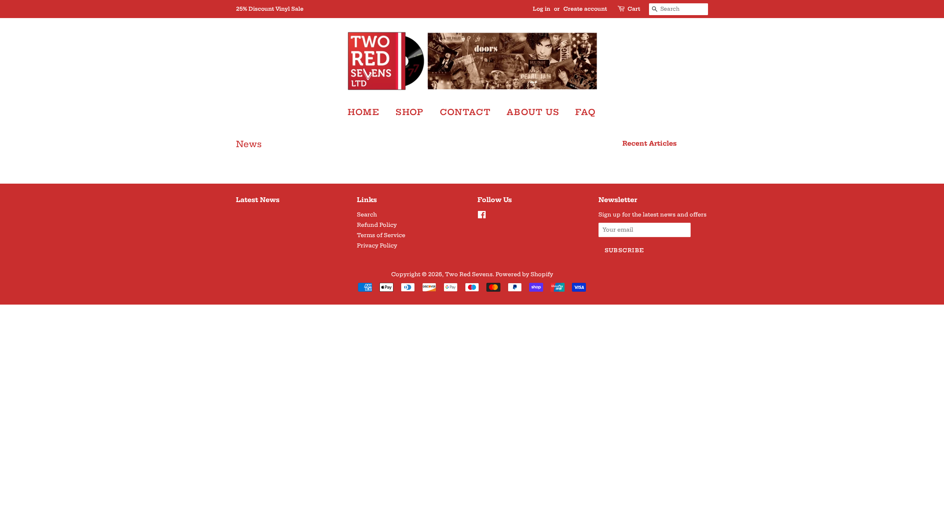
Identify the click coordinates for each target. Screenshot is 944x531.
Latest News (258, 200)
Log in (541, 9)
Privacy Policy (377, 245)
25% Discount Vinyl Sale (269, 9)
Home (364, 112)
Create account (585, 9)
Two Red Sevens (469, 274)
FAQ (585, 112)
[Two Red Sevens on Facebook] (482, 216)
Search (367, 214)
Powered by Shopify (524, 274)
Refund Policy (377, 225)
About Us (533, 112)
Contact (465, 112)
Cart (634, 9)
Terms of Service (381, 235)
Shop (410, 112)
